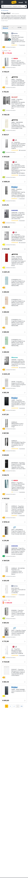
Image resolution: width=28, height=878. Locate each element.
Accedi (21, 2)
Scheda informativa (10, 47)
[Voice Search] (25, 6)
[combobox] (14, 6)
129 (21, 706)
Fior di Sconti (5, 10)
